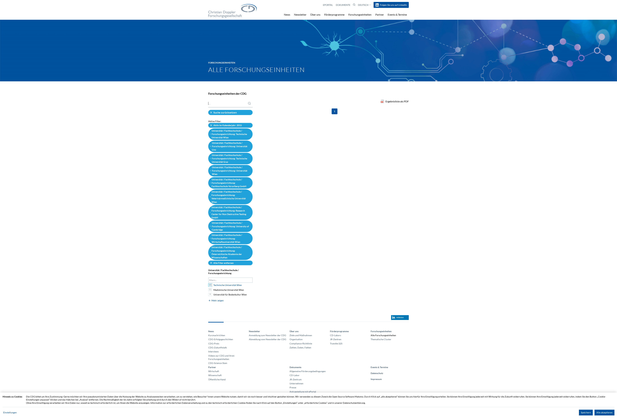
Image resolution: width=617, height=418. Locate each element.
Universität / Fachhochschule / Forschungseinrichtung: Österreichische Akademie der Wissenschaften (226, 252)
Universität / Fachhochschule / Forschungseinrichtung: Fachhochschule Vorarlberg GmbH (229, 183)
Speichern (586, 412)
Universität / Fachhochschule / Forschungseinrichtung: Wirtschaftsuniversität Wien (227, 238)
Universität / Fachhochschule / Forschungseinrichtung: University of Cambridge (230, 226)
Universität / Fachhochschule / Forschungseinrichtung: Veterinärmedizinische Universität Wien (228, 196)
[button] (354, 4)
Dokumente (343, 5)
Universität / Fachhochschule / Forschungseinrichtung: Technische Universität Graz (229, 158)
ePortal (328, 5)
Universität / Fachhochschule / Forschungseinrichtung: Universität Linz (229, 146)
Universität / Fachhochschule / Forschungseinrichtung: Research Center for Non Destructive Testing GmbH (228, 212)
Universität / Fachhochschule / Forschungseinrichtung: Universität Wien (229, 171)
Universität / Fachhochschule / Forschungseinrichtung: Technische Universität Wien (229, 134)
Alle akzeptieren (604, 412)
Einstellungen (10, 412)
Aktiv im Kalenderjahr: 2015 (227, 125)
